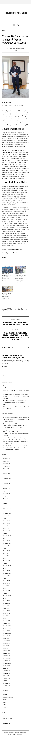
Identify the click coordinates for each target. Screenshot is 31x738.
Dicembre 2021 (7, 596)
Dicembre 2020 (7, 625)
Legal (4, 702)
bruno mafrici (6, 309)
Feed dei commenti (8, 721)
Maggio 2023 (6, 553)
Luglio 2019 (6, 668)
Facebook (4, 105)
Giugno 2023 (6, 551)
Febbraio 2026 (6, 473)
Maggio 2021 (6, 613)
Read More (5, 366)
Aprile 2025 (6, 498)
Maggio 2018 (6, 685)
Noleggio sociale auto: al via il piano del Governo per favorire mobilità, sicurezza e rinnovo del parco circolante (16, 396)
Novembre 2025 (7, 481)
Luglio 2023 (6, 548)
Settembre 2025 (7, 486)
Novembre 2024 (7, 508)
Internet (5, 699)
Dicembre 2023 (7, 536)
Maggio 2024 (6, 523)
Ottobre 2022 (6, 571)
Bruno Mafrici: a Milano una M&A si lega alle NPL (6, 275)
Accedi (5, 716)
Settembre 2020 (7, 633)
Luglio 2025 (6, 491)
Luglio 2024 (6, 518)
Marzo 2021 (6, 618)
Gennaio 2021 (6, 623)
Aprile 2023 (6, 556)
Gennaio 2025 (6, 503)
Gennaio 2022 (6, 593)
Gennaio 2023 (6, 563)
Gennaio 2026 (6, 476)
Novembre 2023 (7, 538)
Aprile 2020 (6, 645)
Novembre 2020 (7, 628)
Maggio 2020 (6, 643)
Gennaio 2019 (6, 680)
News (3, 30)
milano (8, 311)
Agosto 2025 (6, 488)
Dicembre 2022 (7, 566)
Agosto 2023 (6, 546)
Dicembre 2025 (7, 478)
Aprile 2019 (6, 675)
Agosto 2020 (6, 635)
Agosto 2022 (6, 576)
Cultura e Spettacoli (8, 697)
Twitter (16, 105)
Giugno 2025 (6, 493)
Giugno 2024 (6, 521)
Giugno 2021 (6, 611)
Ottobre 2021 (6, 601)
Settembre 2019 (7, 663)
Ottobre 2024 (6, 511)
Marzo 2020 (6, 648)
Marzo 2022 (6, 588)
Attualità (5, 694)
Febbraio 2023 (6, 561)
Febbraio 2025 (6, 501)
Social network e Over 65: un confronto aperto (15, 356)
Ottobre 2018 (6, 683)
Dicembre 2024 (7, 506)
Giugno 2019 (6, 670)
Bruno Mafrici (6, 111)
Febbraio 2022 (6, 591)
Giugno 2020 (6, 640)
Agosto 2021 (6, 606)
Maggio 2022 (6, 583)
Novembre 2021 (7, 598)
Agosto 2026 (6, 458)
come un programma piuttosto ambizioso (13, 136)
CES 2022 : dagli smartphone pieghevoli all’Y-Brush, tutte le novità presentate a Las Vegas (16, 433)
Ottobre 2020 (6, 630)
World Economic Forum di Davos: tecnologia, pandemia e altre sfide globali (16, 441)
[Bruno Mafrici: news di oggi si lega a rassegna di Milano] (15, 76)
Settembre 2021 (7, 603)
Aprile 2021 (6, 615)
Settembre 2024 (7, 513)
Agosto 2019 (6, 665)
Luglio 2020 (6, 638)
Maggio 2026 (6, 466)
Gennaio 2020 (6, 653)
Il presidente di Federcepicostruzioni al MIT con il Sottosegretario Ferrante (15, 323)
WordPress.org (6, 723)
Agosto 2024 (6, 516)
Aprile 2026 (6, 468)
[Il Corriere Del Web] (15, 13)
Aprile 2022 (6, 586)
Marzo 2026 (6, 471)
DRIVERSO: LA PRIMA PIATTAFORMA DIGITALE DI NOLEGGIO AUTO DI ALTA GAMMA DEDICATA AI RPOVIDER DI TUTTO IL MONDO (15, 336)
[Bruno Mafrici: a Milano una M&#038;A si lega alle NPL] (7, 269)
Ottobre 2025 (6, 483)
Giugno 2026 (6, 463)
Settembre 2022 (7, 573)
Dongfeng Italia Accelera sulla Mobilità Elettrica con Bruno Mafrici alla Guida (20, 276)
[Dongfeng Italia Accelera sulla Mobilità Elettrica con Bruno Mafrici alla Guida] (20, 269)
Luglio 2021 (6, 608)
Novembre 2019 (7, 658)
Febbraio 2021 (6, 620)
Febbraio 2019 (6, 678)
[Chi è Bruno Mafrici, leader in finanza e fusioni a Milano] (7, 289)
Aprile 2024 (6, 526)
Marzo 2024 (6, 528)
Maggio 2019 (6, 673)
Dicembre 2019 (7, 655)
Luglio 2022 (6, 578)
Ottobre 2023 (6, 541)
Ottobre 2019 (6, 660)
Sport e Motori (6, 707)
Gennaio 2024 (6, 533)
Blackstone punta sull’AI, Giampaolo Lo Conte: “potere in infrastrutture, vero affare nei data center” (15, 402)
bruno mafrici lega (15, 309)
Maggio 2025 (6, 496)
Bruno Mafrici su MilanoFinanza (11, 253)
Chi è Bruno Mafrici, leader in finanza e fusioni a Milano (6, 294)
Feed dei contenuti (7, 718)
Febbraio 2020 (6, 650)
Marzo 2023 (6, 558)
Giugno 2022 (6, 581)
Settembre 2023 (7, 543)
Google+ (10, 105)
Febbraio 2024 (6, 531)
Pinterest (21, 105)
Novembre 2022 (7, 568)
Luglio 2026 (6, 461)
